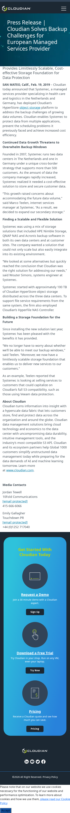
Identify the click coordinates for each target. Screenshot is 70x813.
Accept (5, 810)
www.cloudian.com (20, 470)
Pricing (35, 711)
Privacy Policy (50, 777)
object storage (30, 107)
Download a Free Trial (35, 653)
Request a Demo (35, 594)
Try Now (35, 670)
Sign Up (35, 611)
